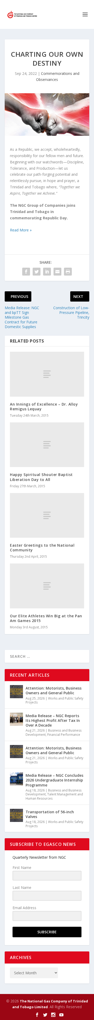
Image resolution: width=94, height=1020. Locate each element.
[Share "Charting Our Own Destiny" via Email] (57, 271)
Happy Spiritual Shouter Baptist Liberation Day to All (41, 477)
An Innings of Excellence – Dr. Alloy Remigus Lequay (44, 406)
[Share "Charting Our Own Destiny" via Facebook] (26, 271)
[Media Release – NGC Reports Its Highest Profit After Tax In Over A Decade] (16, 719)
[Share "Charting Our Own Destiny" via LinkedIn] (47, 271)
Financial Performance (63, 734)
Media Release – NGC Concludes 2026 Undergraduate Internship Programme (54, 780)
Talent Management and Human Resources (54, 796)
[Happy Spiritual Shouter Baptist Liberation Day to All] (47, 444)
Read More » (21, 229)
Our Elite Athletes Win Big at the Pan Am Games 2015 (46, 618)
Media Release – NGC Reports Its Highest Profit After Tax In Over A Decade (53, 720)
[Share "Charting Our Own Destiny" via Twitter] (36, 271)
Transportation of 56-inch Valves (50, 814)
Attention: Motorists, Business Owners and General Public (53, 690)
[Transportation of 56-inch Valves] (16, 815)
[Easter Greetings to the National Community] (47, 515)
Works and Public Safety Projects (54, 700)
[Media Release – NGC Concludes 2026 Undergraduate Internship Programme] (16, 778)
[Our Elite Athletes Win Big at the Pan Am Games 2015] (47, 585)
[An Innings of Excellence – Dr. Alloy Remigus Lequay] (47, 374)
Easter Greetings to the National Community (42, 547)
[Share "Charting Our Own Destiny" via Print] (68, 271)
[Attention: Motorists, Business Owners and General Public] (16, 691)
